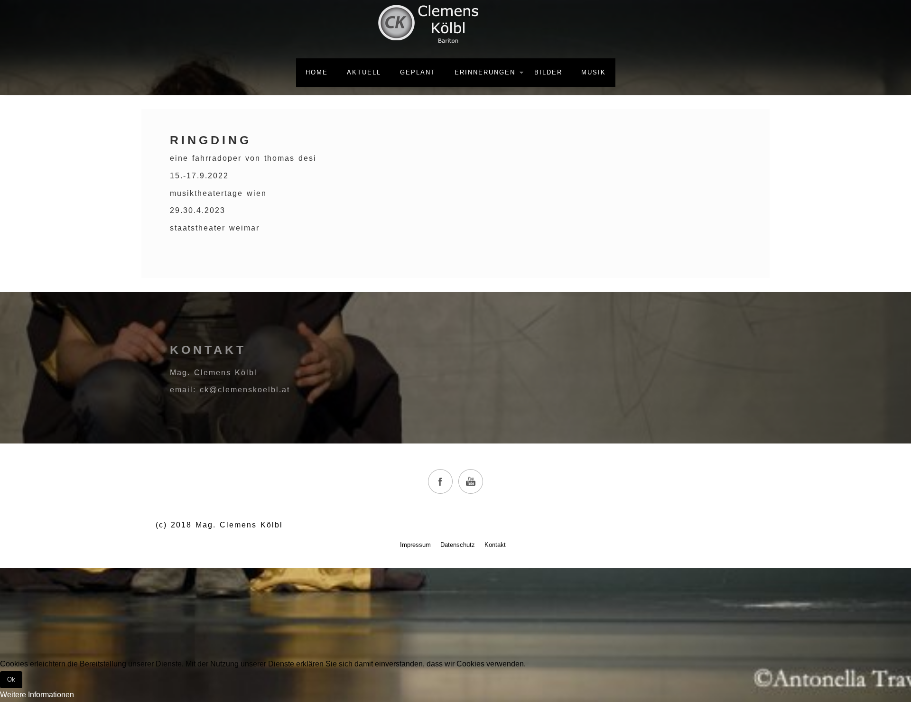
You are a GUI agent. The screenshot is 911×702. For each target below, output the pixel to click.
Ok (11, 679)
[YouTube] (470, 481)
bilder (548, 72)
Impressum (415, 544)
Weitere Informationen (37, 695)
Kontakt (495, 544)
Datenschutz (457, 544)
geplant (418, 72)
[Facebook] (440, 481)
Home (317, 72)
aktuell (364, 72)
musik (593, 72)
